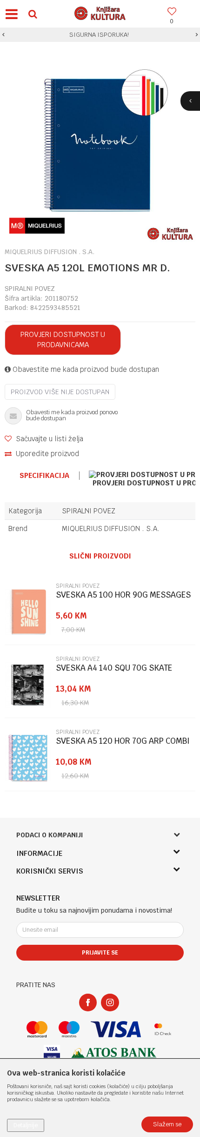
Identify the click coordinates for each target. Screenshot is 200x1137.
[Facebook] (88, 1002)
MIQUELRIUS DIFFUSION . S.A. (111, 528)
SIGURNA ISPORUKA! (99, 35)
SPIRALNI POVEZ (30, 288)
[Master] (37, 1029)
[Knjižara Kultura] (100, 12)
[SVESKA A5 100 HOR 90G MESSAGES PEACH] (28, 612)
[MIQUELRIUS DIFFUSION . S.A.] (37, 225)
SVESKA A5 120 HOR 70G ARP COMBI (123, 741)
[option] (100, 35)
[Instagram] (110, 1002)
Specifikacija (44, 475)
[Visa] (116, 1029)
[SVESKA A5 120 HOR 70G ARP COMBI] (28, 758)
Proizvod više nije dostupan (60, 392)
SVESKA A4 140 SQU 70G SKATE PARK (114, 671)
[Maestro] (69, 1029)
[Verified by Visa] (52, 1053)
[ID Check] (163, 1029)
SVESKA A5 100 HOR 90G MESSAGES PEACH (123, 598)
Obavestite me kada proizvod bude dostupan (85, 369)
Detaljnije (25, 1125)
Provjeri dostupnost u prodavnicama (62, 339)
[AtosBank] (114, 1053)
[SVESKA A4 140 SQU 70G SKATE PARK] (28, 685)
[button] (32, 13)
